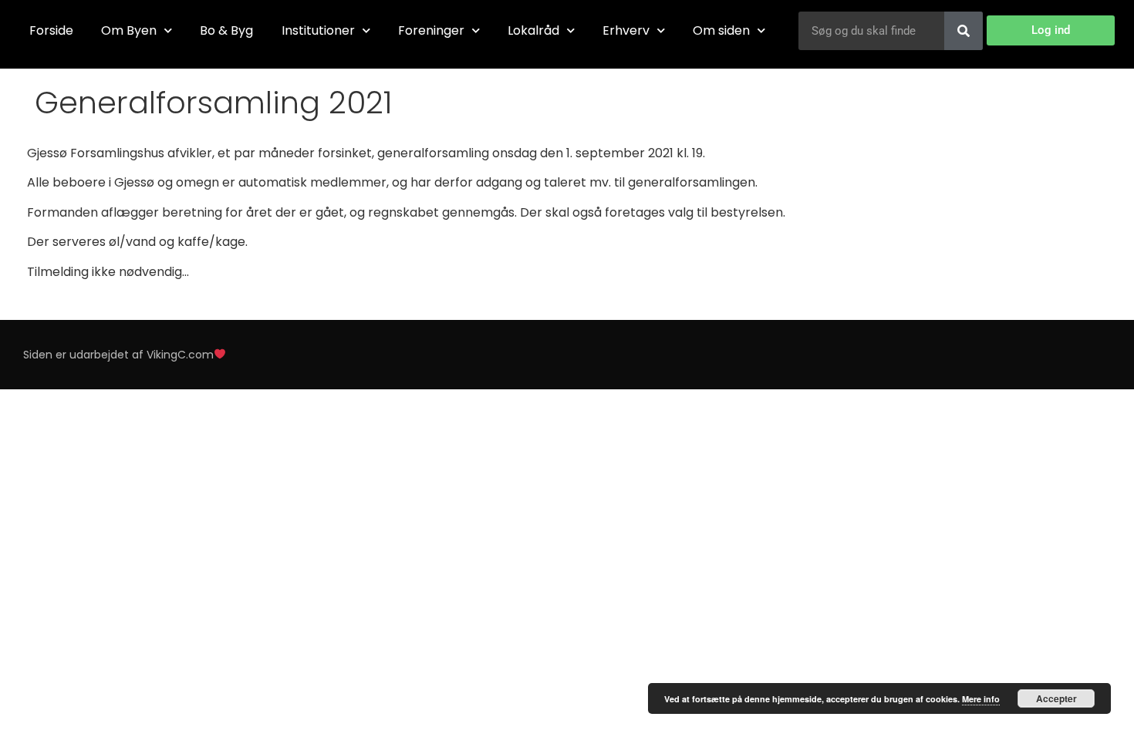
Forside (51, 30)
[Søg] (963, 31)
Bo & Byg (226, 30)
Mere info (981, 699)
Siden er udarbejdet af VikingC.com (118, 354)
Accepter (1056, 698)
